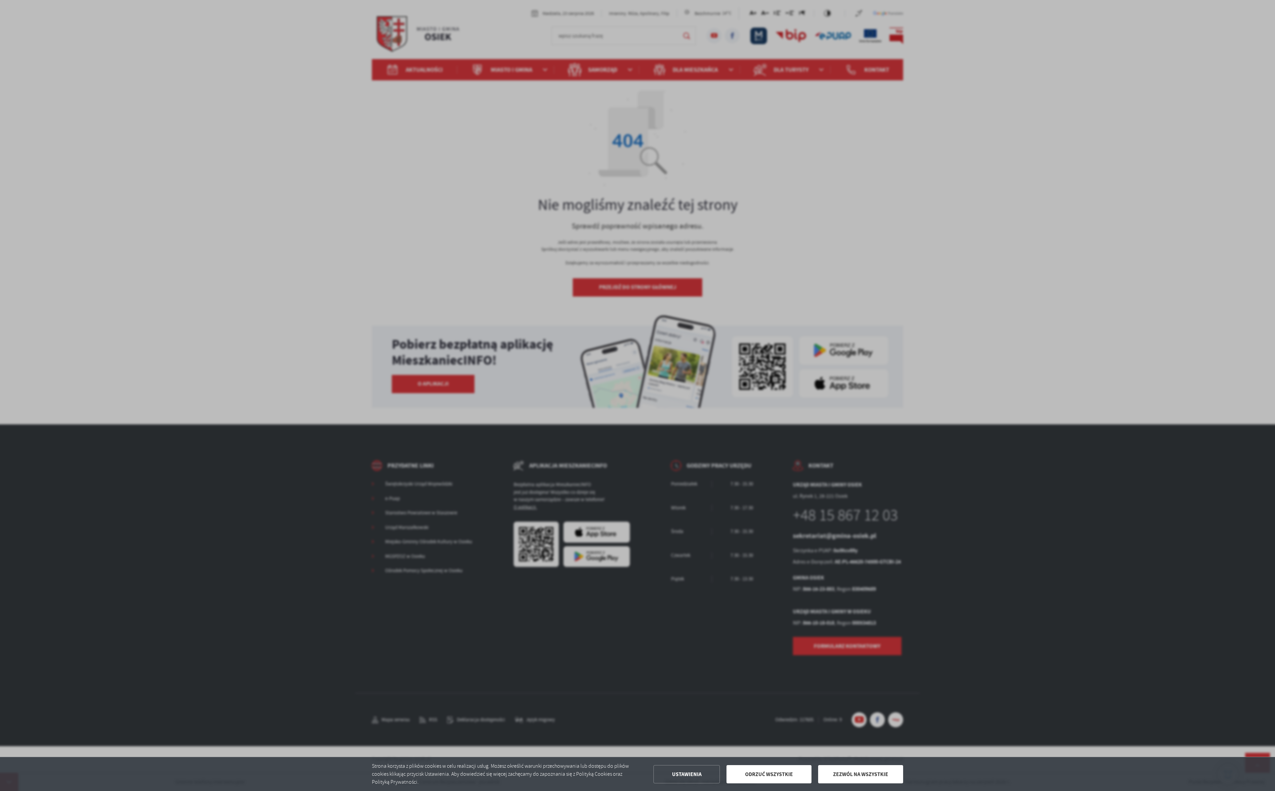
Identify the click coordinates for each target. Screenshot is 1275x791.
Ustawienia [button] (687, 774)
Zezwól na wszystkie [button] (860, 774)
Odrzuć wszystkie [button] (769, 774)
